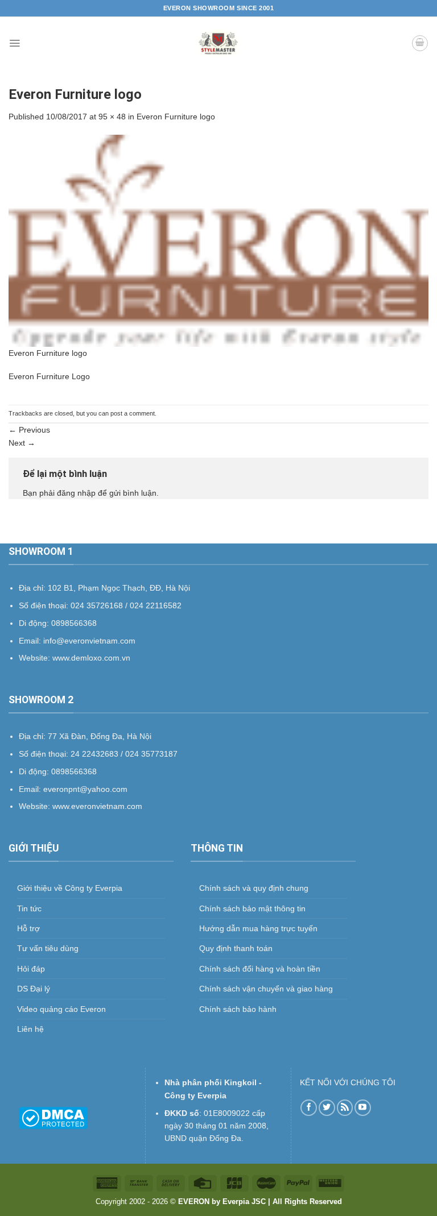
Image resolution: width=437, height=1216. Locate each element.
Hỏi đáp (31, 968)
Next (22, 442)
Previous (29, 429)
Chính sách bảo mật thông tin (252, 908)
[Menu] (14, 43)
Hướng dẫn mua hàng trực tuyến (258, 928)
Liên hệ (30, 1029)
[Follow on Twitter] (327, 1107)
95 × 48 (112, 116)
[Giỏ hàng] (420, 43)
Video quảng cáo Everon (61, 1009)
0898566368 (74, 771)
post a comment (132, 413)
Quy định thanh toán (236, 948)
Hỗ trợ (28, 928)
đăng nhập (76, 492)
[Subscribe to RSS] (345, 1107)
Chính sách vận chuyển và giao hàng (266, 988)
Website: (35, 806)
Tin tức (29, 908)
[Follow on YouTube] (362, 1107)
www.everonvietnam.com (97, 806)
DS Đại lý (33, 988)
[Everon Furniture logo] (218, 239)
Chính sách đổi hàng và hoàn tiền (259, 968)
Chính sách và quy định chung (253, 888)
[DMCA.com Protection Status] (53, 1117)
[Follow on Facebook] (308, 1107)
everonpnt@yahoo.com (85, 789)
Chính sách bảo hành (238, 1009)
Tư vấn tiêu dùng (48, 948)
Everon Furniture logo (176, 116)
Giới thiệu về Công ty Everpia (69, 888)
